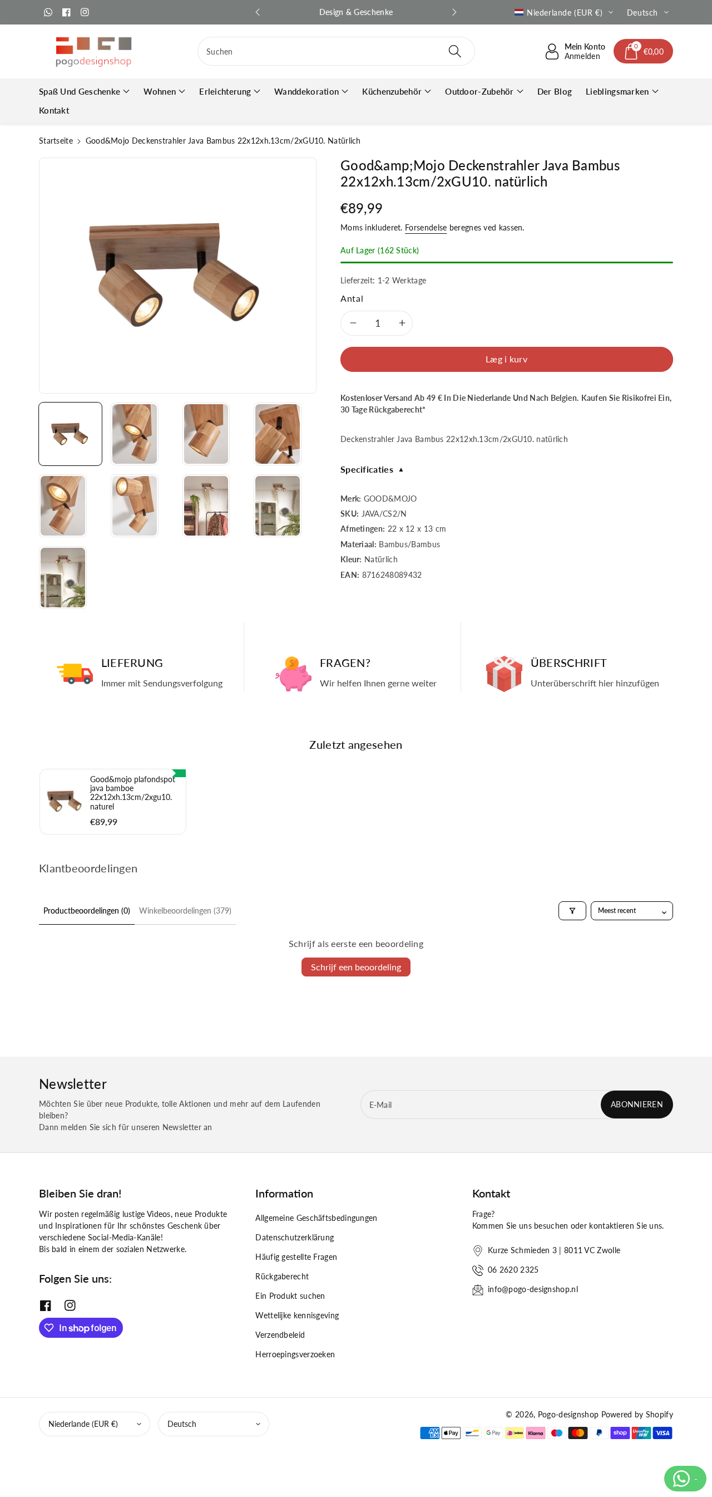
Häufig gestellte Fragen (296, 1257)
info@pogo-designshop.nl (533, 1289)
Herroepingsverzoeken (295, 1354)
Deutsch (181, 1424)
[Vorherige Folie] (257, 12)
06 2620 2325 (513, 1269)
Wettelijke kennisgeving (297, 1315)
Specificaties (372, 469)
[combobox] (336, 51)
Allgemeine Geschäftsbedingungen (316, 1218)
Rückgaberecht (282, 1276)
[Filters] (572, 910)
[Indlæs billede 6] (135, 505)
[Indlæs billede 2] (135, 434)
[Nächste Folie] (454, 12)
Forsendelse (426, 227)
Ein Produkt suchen (290, 1295)
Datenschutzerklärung (294, 1237)
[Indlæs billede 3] (206, 434)
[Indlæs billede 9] (63, 577)
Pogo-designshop (568, 1414)
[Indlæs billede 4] (277, 434)
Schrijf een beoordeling (356, 966)
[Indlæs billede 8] (277, 505)
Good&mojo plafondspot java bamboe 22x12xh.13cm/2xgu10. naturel (132, 793)
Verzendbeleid (280, 1334)
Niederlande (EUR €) (83, 1424)
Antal (351, 298)
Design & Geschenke (356, 12)
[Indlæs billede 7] (206, 505)
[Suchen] (454, 51)
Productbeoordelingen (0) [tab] (86, 910)
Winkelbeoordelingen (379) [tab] (185, 910)
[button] (643, 51)
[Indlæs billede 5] (63, 505)
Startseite (56, 140)
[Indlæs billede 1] (70, 434)
